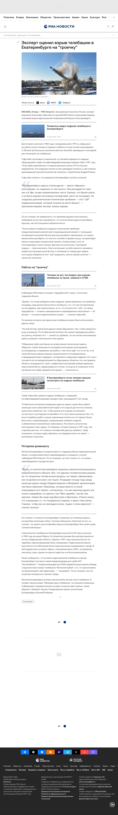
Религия (97, 766)
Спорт (58, 766)
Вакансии (7, 782)
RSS (103, 770)
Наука (65, 766)
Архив (110, 770)
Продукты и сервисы (36, 770)
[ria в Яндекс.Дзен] (33, 752)
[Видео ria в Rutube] (59, 752)
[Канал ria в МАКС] (25, 752)
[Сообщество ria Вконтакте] (42, 752)
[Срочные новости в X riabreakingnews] (84, 752)
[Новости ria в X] (76, 752)
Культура (73, 766)
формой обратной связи (88, 799)
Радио (112, 766)
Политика (7, 766)
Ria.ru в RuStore (83, 770)
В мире (37, 766)
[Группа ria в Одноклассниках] (50, 752)
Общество (17, 766)
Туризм (105, 766)
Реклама (22, 770)
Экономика (28, 766)
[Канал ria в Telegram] (67, 752)
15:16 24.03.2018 (9, 35)
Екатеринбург (28, 601)
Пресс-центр (53, 770)
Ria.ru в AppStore (67, 770)
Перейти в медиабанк (41, 97)
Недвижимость (85, 766)
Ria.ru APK (95, 770)
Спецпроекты (10, 770)
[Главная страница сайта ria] (59, 26)
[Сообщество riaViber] (93, 752)
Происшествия (48, 766)
